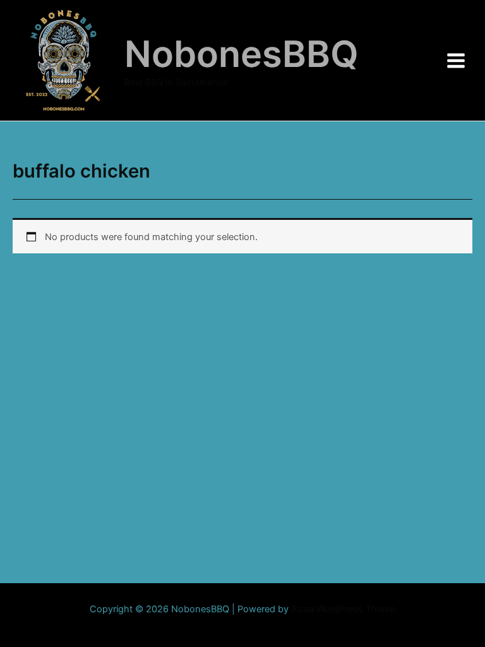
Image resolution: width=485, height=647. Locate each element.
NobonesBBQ (241, 54)
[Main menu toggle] (456, 60)
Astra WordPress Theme (343, 609)
